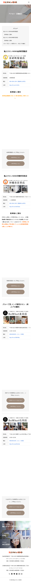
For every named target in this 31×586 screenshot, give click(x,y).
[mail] (21, 574)
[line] (14, 574)
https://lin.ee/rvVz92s (14, 85)
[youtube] (16, 574)
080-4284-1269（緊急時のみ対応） (17, 81)
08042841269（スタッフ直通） (16, 440)
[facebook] (11, 574)
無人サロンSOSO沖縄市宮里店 (10, 37)
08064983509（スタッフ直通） (16, 334)
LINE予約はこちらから (15, 406)
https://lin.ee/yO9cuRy (14, 444)
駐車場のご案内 (8, 34)
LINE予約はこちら (15, 163)
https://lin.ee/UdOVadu (14, 206)
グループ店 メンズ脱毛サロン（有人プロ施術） (14, 43)
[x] (9, 574)
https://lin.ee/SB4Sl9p (14, 337)
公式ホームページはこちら (15, 400)
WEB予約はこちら (15, 157)
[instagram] (19, 574)
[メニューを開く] (28, 2)
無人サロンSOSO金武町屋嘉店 (10, 31)
